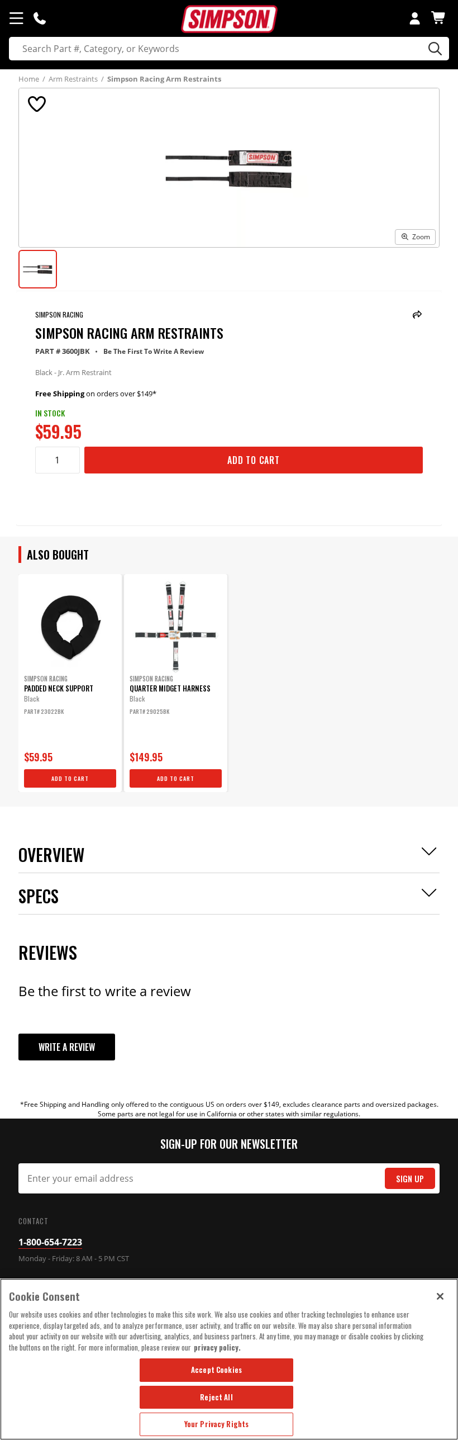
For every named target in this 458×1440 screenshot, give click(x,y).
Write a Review (67, 1047)
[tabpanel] (70, 683)
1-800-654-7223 (50, 1242)
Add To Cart (253, 460)
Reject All (216, 1397)
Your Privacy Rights (216, 1423)
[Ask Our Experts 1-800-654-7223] (39, 18)
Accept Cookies (216, 1369)
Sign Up (410, 1179)
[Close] (440, 1296)
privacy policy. (217, 1347)
